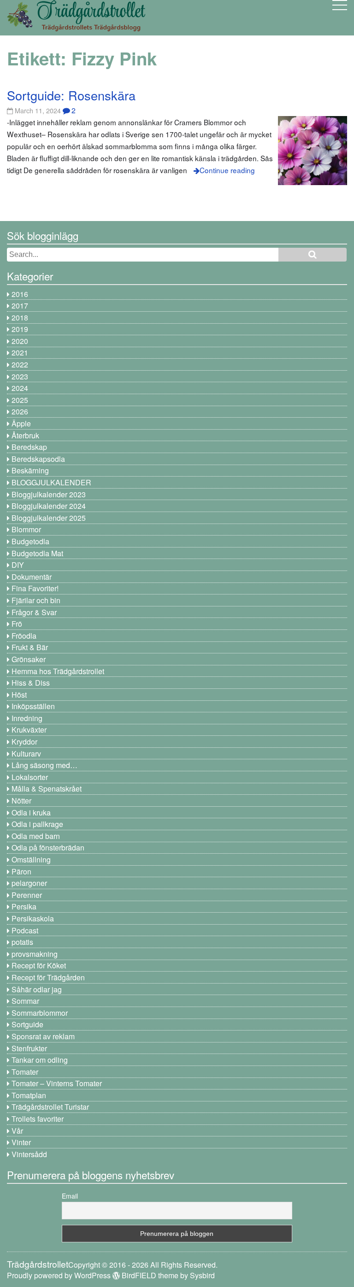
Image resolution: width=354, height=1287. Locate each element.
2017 (20, 305)
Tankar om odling (40, 1059)
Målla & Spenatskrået (47, 788)
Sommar (25, 1001)
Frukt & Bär (30, 647)
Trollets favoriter (38, 1118)
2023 (20, 376)
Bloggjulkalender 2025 (49, 517)
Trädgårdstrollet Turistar (50, 1106)
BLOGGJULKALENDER (51, 482)
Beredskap (29, 447)
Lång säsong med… (44, 765)
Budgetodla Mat (37, 553)
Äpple (21, 423)
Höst (19, 694)
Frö (17, 623)
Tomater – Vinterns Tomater (57, 1083)
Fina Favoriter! (35, 588)
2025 (20, 400)
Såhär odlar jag (37, 989)
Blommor (26, 529)
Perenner (27, 895)
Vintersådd (29, 1154)
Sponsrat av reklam (43, 1036)
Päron (21, 871)
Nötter (21, 800)
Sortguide (27, 1024)
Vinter (21, 1142)
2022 (20, 364)
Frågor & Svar (34, 612)
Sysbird (202, 1275)
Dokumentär (32, 576)
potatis (22, 942)
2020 (20, 341)
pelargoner (29, 883)
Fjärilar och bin (36, 600)
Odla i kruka (31, 812)
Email (70, 1195)
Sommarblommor (40, 1012)
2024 (20, 388)
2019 (20, 329)
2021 (20, 352)
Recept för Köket (39, 965)
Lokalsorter (30, 777)
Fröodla (24, 635)
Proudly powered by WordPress (59, 1275)
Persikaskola (33, 918)
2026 (20, 411)
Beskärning (30, 470)
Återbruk (25, 435)
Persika (24, 906)
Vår (17, 1130)
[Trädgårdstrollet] (76, 28)
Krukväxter (29, 729)
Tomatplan (29, 1095)
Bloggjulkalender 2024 (49, 506)
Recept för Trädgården (48, 977)
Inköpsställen (33, 706)
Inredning (27, 718)
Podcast (25, 930)
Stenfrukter (29, 1048)
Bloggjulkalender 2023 (49, 494)
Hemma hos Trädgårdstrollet (58, 671)
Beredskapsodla (38, 459)
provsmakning (35, 954)
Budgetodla (30, 541)
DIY (18, 564)
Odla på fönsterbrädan (48, 847)
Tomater (25, 1071)
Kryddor (24, 741)
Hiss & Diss (31, 682)
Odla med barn (36, 836)
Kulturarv (26, 753)
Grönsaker (29, 659)
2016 (20, 294)
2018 (20, 317)
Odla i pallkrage (37, 824)
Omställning (31, 859)
